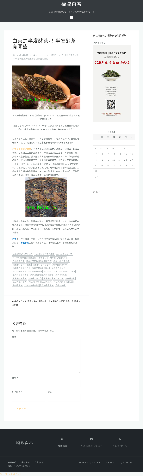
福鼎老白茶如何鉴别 (41, 268)
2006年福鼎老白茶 (64, 254)
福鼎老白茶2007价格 (22, 264)
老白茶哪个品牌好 (67, 271)
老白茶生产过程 (20, 282)
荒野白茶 (25, 462)
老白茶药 (69, 282)
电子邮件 (17, 392)
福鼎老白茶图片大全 (21, 268)
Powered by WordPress (91, 462)
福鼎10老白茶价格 (61, 261)
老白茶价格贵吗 (35, 271)
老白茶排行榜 (61, 275)
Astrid (116, 462)
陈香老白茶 (60, 285)
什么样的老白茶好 (58, 257)
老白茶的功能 (34, 282)
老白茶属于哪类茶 (20, 275)
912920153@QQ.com (91, 446)
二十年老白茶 (42, 257)
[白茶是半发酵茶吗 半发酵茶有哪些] (46, 87)
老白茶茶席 (58, 282)
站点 (50, 392)
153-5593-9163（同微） (46, 55)
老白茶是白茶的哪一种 (53, 278)
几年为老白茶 (19, 261)
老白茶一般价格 (20, 271)
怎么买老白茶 (46, 261)
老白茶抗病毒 (48, 275)
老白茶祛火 (47, 282)
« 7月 (97, 177)
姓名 (15, 377)
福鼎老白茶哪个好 (60, 264)
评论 (14, 337)
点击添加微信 (99, 43)
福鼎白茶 (71, 4)
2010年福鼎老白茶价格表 (24, 257)
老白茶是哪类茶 (20, 278)
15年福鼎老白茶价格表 (44, 254)
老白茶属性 (35, 275)
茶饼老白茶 (18, 285)
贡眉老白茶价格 (31, 285)
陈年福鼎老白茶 (47, 285)
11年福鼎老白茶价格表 (23, 254)
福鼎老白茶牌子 (58, 268)
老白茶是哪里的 (35, 278)
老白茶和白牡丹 (51, 271)
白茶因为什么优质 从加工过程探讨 (64, 301)
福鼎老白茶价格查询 (41, 264)
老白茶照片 (70, 278)
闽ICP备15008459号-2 (11, 474)
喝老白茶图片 (32, 261)
